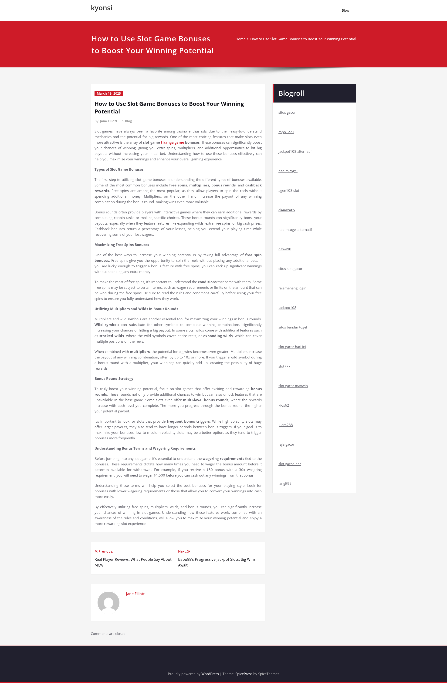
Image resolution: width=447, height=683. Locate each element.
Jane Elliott (108, 121)
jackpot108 (287, 307)
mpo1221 (286, 131)
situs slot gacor (290, 268)
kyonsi (101, 7)
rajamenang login (292, 288)
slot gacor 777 (289, 463)
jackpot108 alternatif (295, 151)
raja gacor (286, 444)
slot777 (284, 366)
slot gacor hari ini (292, 346)
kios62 (283, 405)
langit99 (284, 483)
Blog (345, 10)
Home (241, 38)
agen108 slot (288, 190)
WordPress (210, 673)
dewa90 (284, 249)
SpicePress (243, 673)
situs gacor (287, 112)
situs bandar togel (292, 327)
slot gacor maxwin (293, 385)
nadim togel (288, 171)
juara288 (285, 424)
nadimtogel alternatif (295, 229)
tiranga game (172, 142)
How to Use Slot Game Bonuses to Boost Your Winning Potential (303, 38)
